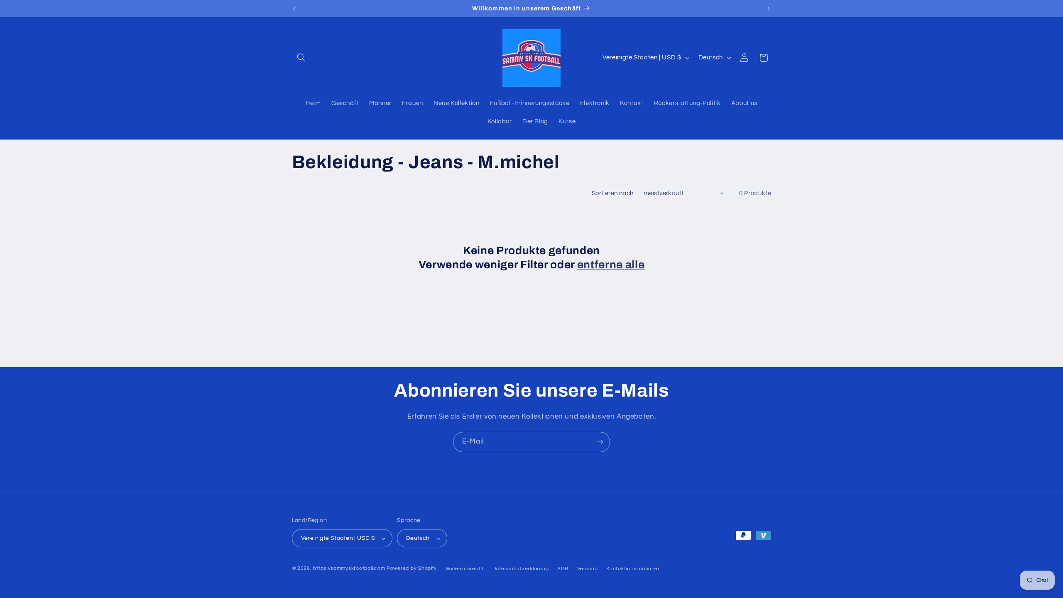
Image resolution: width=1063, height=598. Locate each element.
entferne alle (611, 265)
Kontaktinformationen (633, 568)
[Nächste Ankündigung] (768, 8)
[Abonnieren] (600, 442)
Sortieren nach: (613, 193)
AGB (562, 568)
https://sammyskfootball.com (349, 568)
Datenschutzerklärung (520, 568)
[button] (301, 57)
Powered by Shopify (412, 568)
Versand (587, 568)
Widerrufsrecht (465, 568)
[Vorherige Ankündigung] (294, 8)
